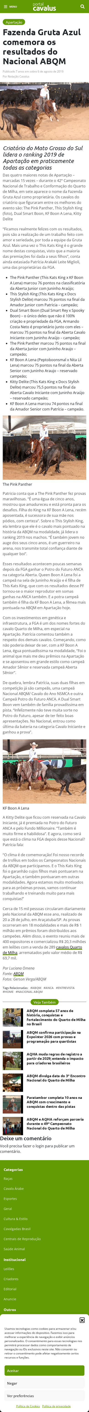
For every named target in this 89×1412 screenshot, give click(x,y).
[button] (82, 1320)
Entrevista (66, 987)
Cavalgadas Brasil (17, 1229)
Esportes (10, 1198)
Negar (12, 1383)
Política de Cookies (28, 1406)
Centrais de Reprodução (22, 1239)
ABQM (18, 973)
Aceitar (13, 1370)
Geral (8, 1209)
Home (9, 991)
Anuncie (10, 1299)
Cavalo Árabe (14, 1188)
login (40, 1145)
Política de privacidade (56, 1406)
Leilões (9, 1269)
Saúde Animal (14, 1249)
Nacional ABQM (30, 991)
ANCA (49, 987)
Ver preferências (20, 1395)
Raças (8, 1178)
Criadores (11, 1279)
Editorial (10, 1289)
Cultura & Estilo (15, 1219)
